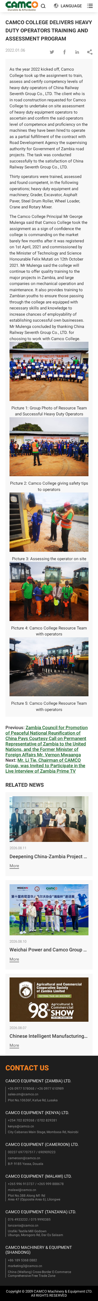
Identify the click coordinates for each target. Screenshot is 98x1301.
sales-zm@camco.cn (23, 1094)
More (14, 865)
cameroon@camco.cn (24, 1158)
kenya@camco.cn (21, 1126)
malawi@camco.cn (22, 1190)
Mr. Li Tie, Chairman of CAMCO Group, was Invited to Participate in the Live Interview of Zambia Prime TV (45, 765)
